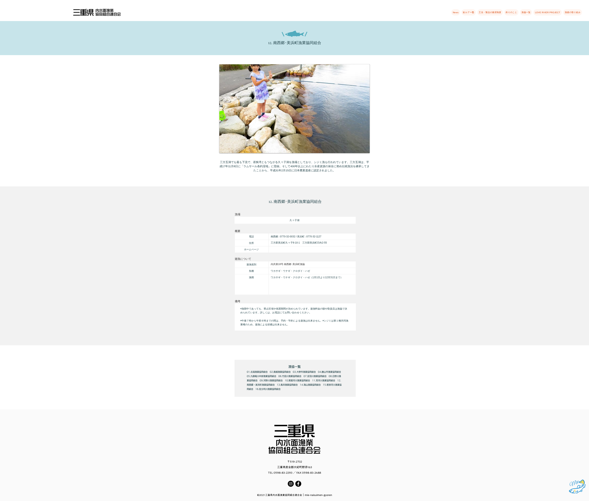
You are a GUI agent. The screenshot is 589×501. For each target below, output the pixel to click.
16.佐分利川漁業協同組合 (268, 389)
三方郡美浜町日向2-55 (314, 242)
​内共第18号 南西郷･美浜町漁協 (288, 264)
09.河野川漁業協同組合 (271, 380)
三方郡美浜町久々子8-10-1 (285, 242)
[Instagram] (291, 484)
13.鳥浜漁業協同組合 (287, 385)
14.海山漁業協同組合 (310, 385)
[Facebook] (298, 484)
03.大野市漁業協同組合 (304, 372)
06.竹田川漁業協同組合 (289, 376)
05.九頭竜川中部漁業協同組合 (261, 376)
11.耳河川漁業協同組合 (323, 380)
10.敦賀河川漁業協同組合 (297, 380)
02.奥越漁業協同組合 (280, 372)
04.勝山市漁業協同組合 (329, 372)
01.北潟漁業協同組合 (257, 372)
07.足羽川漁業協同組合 (315, 376)
